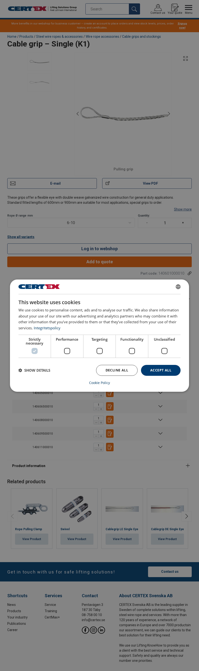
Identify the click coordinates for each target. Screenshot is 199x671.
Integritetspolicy (47, 327)
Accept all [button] (160, 370)
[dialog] (99, 335)
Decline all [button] (117, 370)
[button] (34, 370)
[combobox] (178, 286)
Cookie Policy (99, 383)
